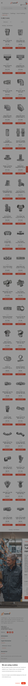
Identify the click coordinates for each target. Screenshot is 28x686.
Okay (23, 683)
